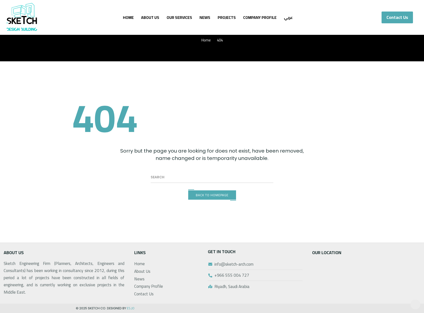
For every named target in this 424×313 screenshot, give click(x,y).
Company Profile (260, 17)
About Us (150, 17)
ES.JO (130, 308)
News (204, 17)
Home (128, 17)
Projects (227, 17)
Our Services (179, 17)
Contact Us (144, 294)
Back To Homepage (212, 195)
